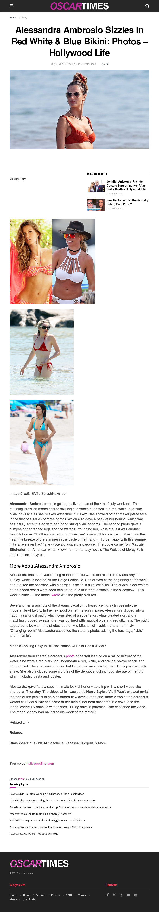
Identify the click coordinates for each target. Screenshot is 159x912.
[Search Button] (147, 6)
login (21, 779)
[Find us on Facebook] (108, 895)
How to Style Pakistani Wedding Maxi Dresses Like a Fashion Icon (47, 794)
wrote (56, 594)
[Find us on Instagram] (121, 895)
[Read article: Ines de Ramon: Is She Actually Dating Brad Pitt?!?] (96, 205)
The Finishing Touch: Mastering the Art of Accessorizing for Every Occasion (53, 800)
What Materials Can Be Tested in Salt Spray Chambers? (41, 814)
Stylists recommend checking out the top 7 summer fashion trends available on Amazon (60, 807)
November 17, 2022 (115, 193)
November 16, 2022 (115, 208)
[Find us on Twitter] (114, 895)
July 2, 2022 (57, 64)
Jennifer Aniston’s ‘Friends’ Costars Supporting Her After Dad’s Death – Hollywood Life (126, 185)
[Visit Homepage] (79, 6)
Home (13, 17)
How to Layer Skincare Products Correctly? (34, 834)
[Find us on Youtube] (128, 895)
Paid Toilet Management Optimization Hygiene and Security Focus (48, 820)
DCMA (69, 895)
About (26, 895)
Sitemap (15, 899)
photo (70, 655)
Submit (30, 899)
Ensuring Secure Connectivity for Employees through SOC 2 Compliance (51, 827)
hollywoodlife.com (40, 763)
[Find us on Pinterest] (135, 895)
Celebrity (22, 17)
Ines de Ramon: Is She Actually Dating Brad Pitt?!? (127, 202)
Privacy (55, 895)
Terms (82, 895)
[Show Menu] (11, 6)
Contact (40, 895)
